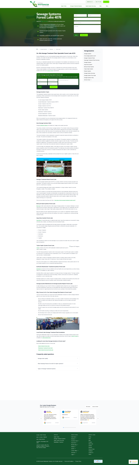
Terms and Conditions (68, 461)
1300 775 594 (75, 336)
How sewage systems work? (90, 55)
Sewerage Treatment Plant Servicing (91, 60)
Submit (76, 35)
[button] (58, 358)
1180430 (45, 437)
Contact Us (91, 452)
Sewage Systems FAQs (89, 77)
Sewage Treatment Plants (89, 58)
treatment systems (44, 125)
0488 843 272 (90, 1)
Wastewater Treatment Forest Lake (45, 348)
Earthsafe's (38, 268)
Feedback (91, 450)
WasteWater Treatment (58, 442)
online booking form (46, 337)
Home (90, 436)
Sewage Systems (87, 53)
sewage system (50, 70)
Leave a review (95, 406)
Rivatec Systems (87, 71)
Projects (90, 442)
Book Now (106, 1)
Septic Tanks (63, 6)
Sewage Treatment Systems (76, 6)
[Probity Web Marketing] (98, 461)
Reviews (90, 447)
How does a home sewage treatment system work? (64, 200)
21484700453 (42, 439)
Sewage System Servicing (89, 73)
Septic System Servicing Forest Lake (45, 349)
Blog (89, 440)
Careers (90, 445)
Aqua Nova (38, 220)
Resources (91, 443)
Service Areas (91, 449)
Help (100, 6)
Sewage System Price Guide (90, 75)
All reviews (88, 406)
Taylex (37, 247)
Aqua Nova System (88, 64)
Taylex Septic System (88, 68)
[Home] (39, 4)
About (90, 454)
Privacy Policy (78, 461)
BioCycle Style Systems (89, 66)
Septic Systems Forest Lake (44, 346)
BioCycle (38, 205)
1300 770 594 (98, 1)
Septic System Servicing (91, 6)
